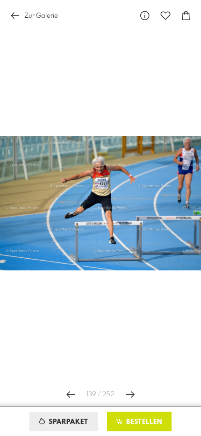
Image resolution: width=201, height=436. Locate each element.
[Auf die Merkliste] (165, 15)
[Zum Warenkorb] (186, 15)
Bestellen (143, 422)
